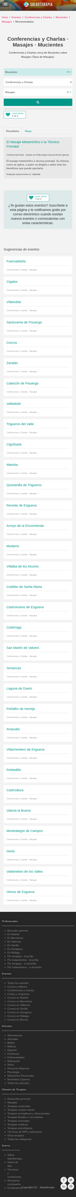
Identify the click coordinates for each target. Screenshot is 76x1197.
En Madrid (13, 934)
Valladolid (36, 174)
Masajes (7, 21)
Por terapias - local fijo (20, 956)
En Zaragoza (15, 948)
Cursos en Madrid (17, 997)
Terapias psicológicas (19, 1128)
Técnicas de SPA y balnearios (24, 1131)
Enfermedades (16, 1057)
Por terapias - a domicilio (21, 963)
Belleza (11, 1046)
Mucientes (62, 17)
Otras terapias (15, 1135)
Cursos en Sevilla (17, 1008)
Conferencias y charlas (20, 990)
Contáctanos (14, 1187)
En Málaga (13, 952)
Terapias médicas (17, 1124)
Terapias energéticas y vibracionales (28, 1113)
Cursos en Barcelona (19, 1001)
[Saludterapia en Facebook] (64, 1180)
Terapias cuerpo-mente (20, 1109)
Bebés (11, 1042)
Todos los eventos (17, 982)
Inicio (5, 17)
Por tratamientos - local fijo (23, 959)
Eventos (16, 17)
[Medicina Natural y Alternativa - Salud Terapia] (38, 5)
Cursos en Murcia (17, 1019)
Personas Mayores (18, 1068)
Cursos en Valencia (18, 1004)
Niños (10, 1064)
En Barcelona (15, 937)
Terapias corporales (18, 1106)
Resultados (12, 131)
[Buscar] (38, 102)
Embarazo (13, 1053)
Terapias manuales (18, 1120)
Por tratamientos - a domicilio (24, 967)
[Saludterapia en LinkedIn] (64, 1186)
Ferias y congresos (18, 993)
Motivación (13, 1061)
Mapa (28, 131)
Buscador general (17, 930)
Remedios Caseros (18, 1079)
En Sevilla (13, 945)
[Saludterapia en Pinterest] (71, 1186)
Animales (12, 1039)
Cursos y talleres (17, 986)
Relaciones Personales (20, 1075)
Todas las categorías (19, 1139)
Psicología (13, 1072)
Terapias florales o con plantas (25, 1117)
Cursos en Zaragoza (19, 1012)
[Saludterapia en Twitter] (71, 1180)
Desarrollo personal (18, 1098)
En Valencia (14, 941)
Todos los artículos (18, 1083)
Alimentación (14, 1035)
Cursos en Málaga (18, 1015)
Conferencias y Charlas (38, 17)
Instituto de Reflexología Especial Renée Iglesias (47, 155)
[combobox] (38, 72)
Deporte (12, 1050)
